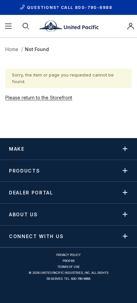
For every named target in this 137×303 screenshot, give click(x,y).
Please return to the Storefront (38, 97)
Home (11, 49)
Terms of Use (69, 267)
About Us (23, 214)
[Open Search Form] (26, 26)
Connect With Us (36, 236)
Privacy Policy (68, 255)
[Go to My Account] (130, 26)
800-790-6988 (93, 7)
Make (17, 148)
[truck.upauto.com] (68, 25)
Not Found (37, 49)
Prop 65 (69, 261)
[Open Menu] (9, 26)
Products (24, 170)
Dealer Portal (31, 192)
